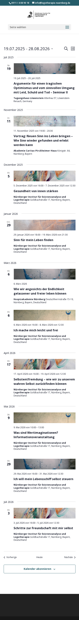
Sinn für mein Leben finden (33, 240)
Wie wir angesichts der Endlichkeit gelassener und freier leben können (40, 291)
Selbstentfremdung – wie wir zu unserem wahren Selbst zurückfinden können (44, 381)
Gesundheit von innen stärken (36, 191)
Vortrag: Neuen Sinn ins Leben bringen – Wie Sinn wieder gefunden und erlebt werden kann (43, 140)
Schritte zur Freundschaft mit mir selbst (43, 528)
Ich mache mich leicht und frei (36, 330)
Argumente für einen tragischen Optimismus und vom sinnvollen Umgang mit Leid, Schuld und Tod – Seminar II (44, 87)
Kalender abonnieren (37, 569)
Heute (39, 557)
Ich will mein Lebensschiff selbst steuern (43, 479)
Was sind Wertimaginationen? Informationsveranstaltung (36, 435)
